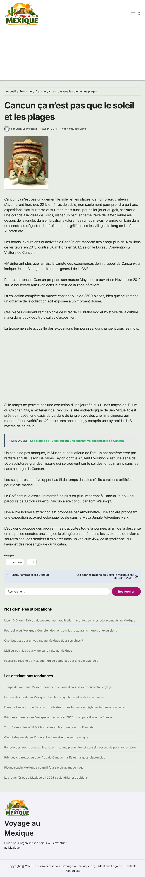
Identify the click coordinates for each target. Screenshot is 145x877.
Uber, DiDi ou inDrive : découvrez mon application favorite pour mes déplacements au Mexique (69, 620)
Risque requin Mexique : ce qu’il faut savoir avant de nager (44, 767)
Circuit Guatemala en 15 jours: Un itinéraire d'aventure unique (46, 737)
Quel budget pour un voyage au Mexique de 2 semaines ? (43, 640)
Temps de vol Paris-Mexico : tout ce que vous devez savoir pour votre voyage (58, 687)
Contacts (130, 866)
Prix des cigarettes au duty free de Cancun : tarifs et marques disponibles (54, 757)
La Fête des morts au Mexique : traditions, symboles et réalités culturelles (54, 697)
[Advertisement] (73, 366)
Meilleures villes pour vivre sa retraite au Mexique (38, 650)
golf (65, 128)
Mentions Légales (110, 866)
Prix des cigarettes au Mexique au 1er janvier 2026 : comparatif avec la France (58, 717)
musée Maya (78, 128)
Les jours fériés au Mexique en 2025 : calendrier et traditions (46, 777)
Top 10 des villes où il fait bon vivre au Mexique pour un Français (48, 727)
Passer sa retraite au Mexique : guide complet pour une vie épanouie (51, 660)
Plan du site (72, 870)
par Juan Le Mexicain (24, 128)
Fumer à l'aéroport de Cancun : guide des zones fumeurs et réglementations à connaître (64, 707)
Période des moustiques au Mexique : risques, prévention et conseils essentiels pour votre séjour (70, 747)
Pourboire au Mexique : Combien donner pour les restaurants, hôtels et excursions (60, 630)
